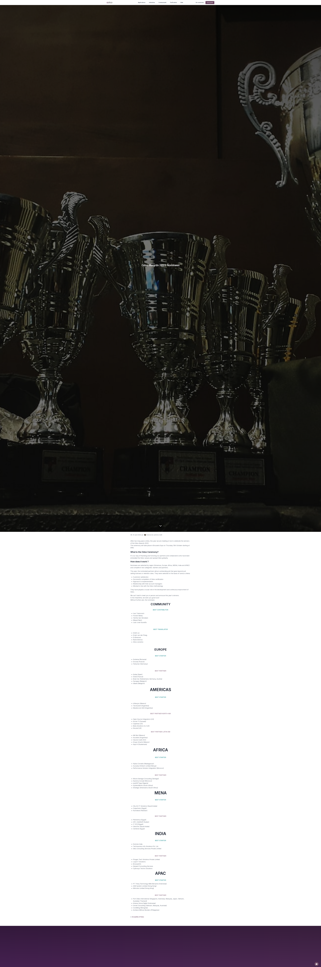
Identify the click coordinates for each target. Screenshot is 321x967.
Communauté (162, 2)
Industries (152, 2)
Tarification (173, 2)
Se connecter (200, 2)
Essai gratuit (210, 2)
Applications (141, 2)
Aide (181, 2)
